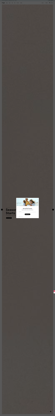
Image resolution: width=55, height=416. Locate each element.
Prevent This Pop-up (21, 216)
